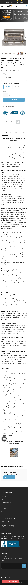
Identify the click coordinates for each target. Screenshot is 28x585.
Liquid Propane (18, 86)
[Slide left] (2, 37)
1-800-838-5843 (5, 521)
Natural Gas (8, 86)
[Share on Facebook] (6, 70)
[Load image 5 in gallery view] (21, 53)
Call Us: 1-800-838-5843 (10, 582)
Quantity (5, 91)
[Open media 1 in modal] (14, 37)
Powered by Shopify (19, 582)
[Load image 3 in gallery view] (14, 53)
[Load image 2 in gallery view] (10, 53)
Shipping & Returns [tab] (15, 133)
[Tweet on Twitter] (10, 70)
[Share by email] (18, 70)
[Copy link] (22, 70)
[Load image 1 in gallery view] (6, 53)
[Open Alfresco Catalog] (14, 456)
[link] (8, 2)
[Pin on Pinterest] (14, 70)
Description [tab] (5, 133)
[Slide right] (25, 37)
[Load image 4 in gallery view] (17, 53)
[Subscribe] (24, 566)
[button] (2, 6)
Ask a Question (10, 477)
